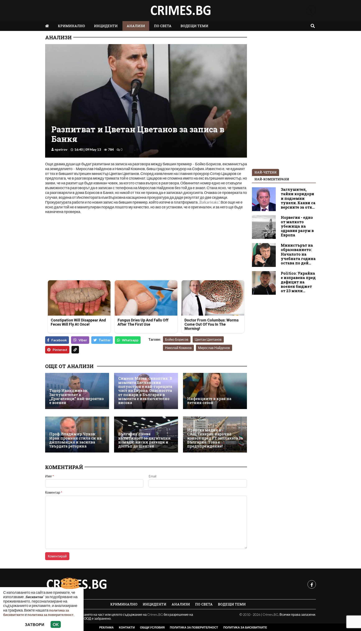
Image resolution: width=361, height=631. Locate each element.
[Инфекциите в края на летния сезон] (215, 391)
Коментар (53, 492)
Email (152, 476)
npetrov (61, 149)
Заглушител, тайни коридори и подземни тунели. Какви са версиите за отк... (298, 198)
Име (49, 476)
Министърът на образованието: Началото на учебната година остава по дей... (298, 254)
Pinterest (60, 350)
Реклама (106, 627)
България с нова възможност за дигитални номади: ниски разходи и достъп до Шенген (144, 440)
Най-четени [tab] (265, 172)
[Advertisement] (94, 247)
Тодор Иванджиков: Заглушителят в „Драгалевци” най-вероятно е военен (76, 397)
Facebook (59, 340)
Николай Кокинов (178, 348)
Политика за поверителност (194, 627)
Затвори (34, 624)
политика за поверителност (50, 615)
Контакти (127, 627)
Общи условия (152, 627)
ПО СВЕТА (163, 26)
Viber (83, 340)
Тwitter (105, 340)
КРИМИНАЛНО (71, 26)
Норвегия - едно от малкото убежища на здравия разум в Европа (297, 226)
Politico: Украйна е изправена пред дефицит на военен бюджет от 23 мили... (298, 282)
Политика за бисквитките (245, 627)
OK (56, 624)
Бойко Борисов (176, 339)
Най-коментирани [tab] (271, 179)
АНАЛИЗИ (136, 26)
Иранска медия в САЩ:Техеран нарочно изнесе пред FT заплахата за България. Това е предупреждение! (215, 438)
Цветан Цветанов (208, 339)
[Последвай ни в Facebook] (311, 10)
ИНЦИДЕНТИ (106, 26)
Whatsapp (130, 340)
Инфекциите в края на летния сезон (209, 401)
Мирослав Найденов (214, 348)
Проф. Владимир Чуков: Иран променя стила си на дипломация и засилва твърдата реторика (75, 440)
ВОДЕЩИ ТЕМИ (194, 26)
